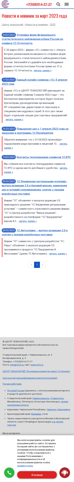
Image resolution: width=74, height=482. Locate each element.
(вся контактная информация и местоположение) (30, 378)
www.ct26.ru (37, 364)
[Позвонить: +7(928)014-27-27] (9, 473)
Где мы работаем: (12, 383)
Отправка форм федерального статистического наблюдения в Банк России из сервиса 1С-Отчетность (32, 39)
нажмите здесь (25, 465)
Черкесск (51, 409)
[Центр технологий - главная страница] (5, 4)
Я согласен (37, 475)
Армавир (36, 414)
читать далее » (42, 70)
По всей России (15, 390)
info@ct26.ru (17, 364)
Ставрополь (57, 398)
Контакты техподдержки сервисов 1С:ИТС (37, 157)
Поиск (58, 2)
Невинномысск (41, 398)
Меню (66, 2)
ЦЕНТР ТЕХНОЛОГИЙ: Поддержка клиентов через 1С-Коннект (36, 371)
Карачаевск (64, 409)
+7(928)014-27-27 (39, 4)
